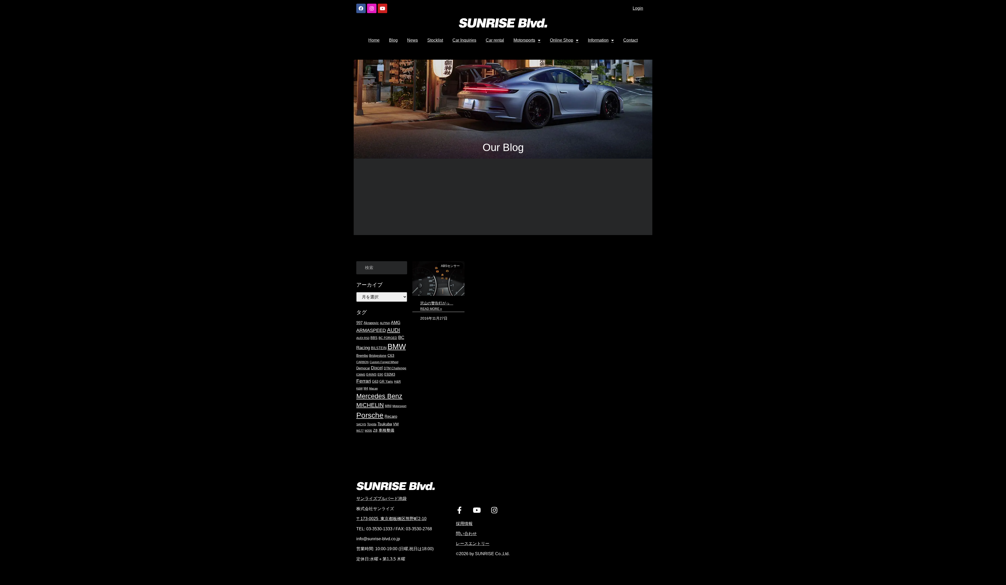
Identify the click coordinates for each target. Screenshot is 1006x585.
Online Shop (561, 40)
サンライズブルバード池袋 (381, 498)
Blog (393, 40)
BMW (396, 346)
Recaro (391, 416)
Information (598, 40)
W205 (368, 430)
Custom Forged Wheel (384, 362)
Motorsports (524, 40)
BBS (374, 338)
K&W (359, 388)
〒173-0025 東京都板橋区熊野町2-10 (391, 518)
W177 (360, 430)
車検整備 (386, 430)
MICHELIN (370, 405)
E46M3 (371, 374)
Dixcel (377, 368)
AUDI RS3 (362, 337)
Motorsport (399, 406)
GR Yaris (386, 381)
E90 (380, 374)
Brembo (362, 356)
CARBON (362, 362)
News (412, 40)
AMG (395, 322)
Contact (630, 40)
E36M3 (360, 374)
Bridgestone (377, 356)
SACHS (361, 424)
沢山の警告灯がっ (436, 303)
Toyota (371, 424)
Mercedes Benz (379, 396)
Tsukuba (385, 424)
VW (396, 424)
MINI (388, 406)
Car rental (495, 40)
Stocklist (435, 40)
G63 (375, 381)
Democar (363, 368)
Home (374, 40)
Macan (373, 388)
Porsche (370, 415)
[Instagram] (371, 8)
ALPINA (385, 323)
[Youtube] (382, 8)
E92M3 (389, 374)
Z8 (375, 430)
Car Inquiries (464, 40)
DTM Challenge (395, 368)
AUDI (393, 330)
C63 (390, 355)
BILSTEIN (378, 348)
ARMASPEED (371, 330)
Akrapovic (371, 323)
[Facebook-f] (459, 510)
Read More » (431, 309)
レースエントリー (472, 543)
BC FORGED (388, 338)
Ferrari (363, 381)
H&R (397, 381)
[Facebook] (361, 8)
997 (359, 323)
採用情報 (464, 523)
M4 (366, 388)
